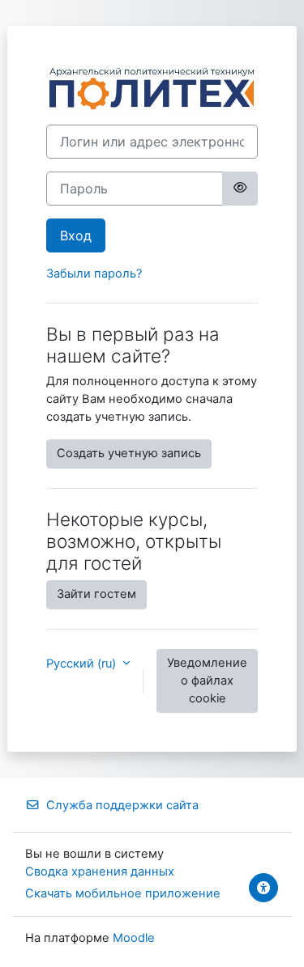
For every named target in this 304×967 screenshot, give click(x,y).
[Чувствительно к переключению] (240, 189)
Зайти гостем (96, 594)
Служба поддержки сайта (122, 805)
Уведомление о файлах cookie (207, 680)
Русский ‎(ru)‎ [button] (82, 663)
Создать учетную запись (129, 453)
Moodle (134, 938)
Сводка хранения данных (99, 871)
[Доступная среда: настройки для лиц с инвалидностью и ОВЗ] (263, 887)
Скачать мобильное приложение (123, 893)
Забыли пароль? (94, 273)
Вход (76, 235)
